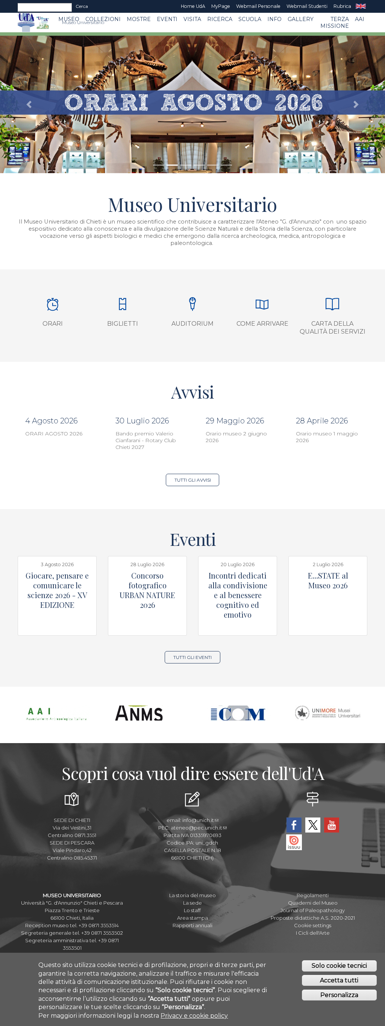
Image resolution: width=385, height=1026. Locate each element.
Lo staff (192, 910)
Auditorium (192, 323)
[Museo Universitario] (42, 22)
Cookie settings (312, 925)
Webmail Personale (258, 6)
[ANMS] (147, 717)
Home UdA (193, 6)
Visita (192, 19)
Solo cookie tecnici (339, 965)
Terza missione (334, 22)
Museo (68, 19)
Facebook (294, 825)
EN (360, 6)
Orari (52, 323)
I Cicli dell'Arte (313, 933)
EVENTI (167, 19)
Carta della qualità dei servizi (332, 327)
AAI (359, 19)
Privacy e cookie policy (194, 1015)
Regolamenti (313, 895)
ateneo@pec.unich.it (196, 828)
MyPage (220, 6)
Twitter (312, 825)
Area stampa (192, 918)
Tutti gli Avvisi (192, 480)
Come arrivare (262, 323)
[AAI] (57, 717)
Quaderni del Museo (313, 903)
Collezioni (103, 19)
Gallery (301, 19)
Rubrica (342, 6)
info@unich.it (198, 820)
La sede (192, 903)
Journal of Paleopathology (312, 910)
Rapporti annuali (192, 925)
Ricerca (219, 19)
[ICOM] (238, 717)
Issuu (294, 842)
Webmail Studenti (306, 6)
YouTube (331, 825)
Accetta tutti (339, 980)
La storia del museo (192, 895)
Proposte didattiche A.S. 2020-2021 (313, 918)
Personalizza (339, 995)
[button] (29, 104)
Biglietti (122, 323)
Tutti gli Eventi (192, 657)
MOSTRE (139, 19)
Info (274, 19)
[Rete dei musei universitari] (328, 717)
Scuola (249, 19)
